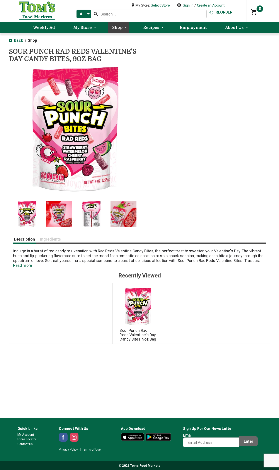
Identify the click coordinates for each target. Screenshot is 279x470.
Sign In (188, 5)
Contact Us (25, 444)
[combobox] (84, 14)
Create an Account (211, 5)
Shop (32, 40)
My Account (25, 434)
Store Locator (26, 439)
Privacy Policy (68, 449)
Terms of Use (91, 449)
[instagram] (74, 437)
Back (18, 40)
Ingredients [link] (50, 239)
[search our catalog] (96, 14)
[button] (27, 214)
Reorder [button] (224, 12)
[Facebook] (63, 437)
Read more (22, 265)
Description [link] (24, 239)
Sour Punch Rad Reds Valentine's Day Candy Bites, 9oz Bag (137, 334)
